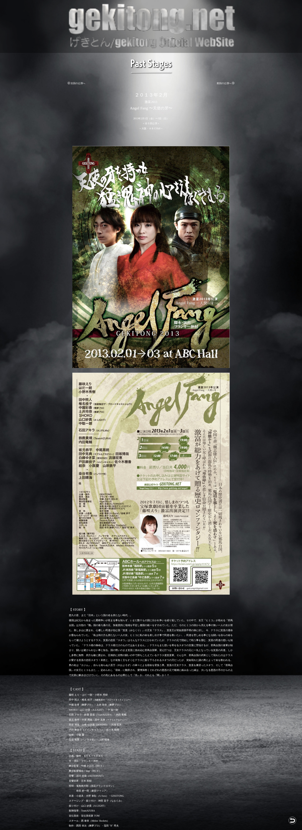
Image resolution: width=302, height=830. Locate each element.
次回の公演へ (78, 83)
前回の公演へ (224, 83)
